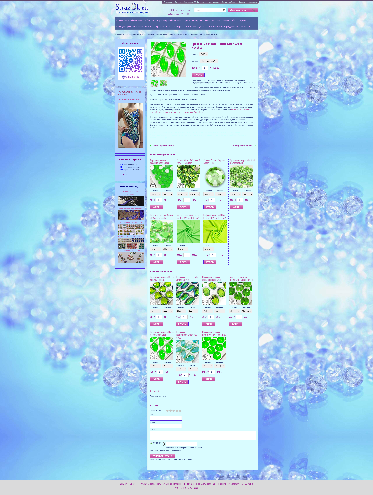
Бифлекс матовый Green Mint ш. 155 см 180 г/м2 (188, 216)
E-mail (152, 422)
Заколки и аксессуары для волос (224, 26)
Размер (195, 54)
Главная (118, 34)
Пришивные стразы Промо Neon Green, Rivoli (214, 333)
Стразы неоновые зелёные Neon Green (159, 161)
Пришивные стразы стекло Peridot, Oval (211, 278)
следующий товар (244, 145)
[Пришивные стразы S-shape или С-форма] (131, 248)
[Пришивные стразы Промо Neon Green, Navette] (168, 60)
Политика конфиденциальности (197, 484)
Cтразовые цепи (162, 26)
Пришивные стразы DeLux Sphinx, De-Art (187, 278)
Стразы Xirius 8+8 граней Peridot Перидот (188, 161)
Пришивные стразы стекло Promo (158, 34)
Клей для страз (123, 26)
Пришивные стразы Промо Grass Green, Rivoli (241, 278)
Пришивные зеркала (142, 26)
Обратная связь (148, 484)
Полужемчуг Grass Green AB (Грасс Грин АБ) (161, 216)
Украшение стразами (210, 2)
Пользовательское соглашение (169, 484)
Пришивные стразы (193, 20)
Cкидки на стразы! (130, 159)
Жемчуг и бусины (212, 20)
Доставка (242, 2)
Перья (188, 26)
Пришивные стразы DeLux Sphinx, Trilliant (162, 278)
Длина (182, 245)
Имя (152, 415)
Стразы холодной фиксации (129, 20)
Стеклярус (177, 26)
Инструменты (199, 26)
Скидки (178, 2)
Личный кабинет (229, 2)
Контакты (253, 2)
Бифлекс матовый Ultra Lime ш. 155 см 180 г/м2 (214, 216)
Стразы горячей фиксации (169, 20)
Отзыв (152, 430)
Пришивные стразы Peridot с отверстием (242, 161)
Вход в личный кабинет (129, 484)
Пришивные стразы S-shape (130, 237)
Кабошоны (149, 20)
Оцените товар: (156, 411)
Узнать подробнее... (130, 174)
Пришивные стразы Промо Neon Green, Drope (162, 333)
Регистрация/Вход (235, 484)
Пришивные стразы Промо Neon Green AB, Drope (186, 334)
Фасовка (195, 61)
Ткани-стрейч (229, 20)
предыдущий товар (162, 145)
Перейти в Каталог (128, 99)
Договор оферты (220, 484)
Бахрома (242, 20)
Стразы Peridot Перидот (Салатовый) (214, 161)
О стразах (168, 2)
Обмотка (245, 26)
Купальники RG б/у (191, 2)
